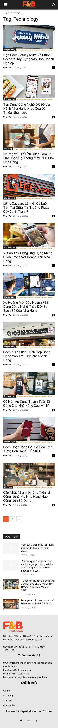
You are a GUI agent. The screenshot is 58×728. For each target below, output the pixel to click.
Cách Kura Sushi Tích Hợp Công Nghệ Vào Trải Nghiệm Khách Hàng (26, 356)
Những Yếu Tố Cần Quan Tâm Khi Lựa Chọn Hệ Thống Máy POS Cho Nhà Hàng (28, 158)
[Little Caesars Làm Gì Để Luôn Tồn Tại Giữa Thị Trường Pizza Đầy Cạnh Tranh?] (29, 186)
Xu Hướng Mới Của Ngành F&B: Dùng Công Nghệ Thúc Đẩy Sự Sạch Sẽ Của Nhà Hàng (26, 307)
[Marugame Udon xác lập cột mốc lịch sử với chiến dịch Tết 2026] (11, 604)
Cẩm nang (8, 148)
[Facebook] (21, 721)
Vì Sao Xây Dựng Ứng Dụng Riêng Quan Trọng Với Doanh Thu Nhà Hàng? (27, 257)
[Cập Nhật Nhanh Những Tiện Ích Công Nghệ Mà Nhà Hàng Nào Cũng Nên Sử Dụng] (29, 476)
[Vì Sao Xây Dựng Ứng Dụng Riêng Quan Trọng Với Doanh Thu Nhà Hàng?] (29, 236)
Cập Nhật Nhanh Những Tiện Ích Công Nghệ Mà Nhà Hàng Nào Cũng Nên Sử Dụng (27, 497)
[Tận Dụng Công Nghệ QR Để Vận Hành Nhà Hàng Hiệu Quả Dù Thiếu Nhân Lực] (29, 87)
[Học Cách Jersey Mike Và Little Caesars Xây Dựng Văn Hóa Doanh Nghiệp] (29, 38)
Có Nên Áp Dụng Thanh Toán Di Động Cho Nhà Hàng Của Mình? (26, 404)
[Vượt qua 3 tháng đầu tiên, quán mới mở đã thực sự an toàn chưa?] (11, 548)
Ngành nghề (9, 99)
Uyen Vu (7, 67)
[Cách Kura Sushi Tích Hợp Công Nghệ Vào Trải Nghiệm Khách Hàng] (29, 335)
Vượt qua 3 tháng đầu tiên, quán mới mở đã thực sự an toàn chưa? (37, 548)
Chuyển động (9, 49)
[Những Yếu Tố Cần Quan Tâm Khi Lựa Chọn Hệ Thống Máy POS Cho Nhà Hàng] (29, 137)
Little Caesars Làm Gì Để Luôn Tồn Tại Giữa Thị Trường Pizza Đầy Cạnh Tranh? (26, 208)
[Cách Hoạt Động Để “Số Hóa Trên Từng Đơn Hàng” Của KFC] (29, 430)
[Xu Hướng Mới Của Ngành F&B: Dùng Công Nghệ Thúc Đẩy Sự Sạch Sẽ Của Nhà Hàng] (29, 286)
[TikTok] (37, 721)
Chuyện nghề (9, 198)
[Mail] (29, 721)
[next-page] (19, 519)
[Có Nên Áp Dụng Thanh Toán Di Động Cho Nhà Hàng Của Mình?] (29, 385)
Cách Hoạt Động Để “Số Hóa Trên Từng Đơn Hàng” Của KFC (28, 449)
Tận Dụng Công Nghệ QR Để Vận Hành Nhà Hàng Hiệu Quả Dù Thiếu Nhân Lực (27, 109)
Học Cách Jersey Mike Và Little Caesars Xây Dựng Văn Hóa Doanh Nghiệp (28, 59)
